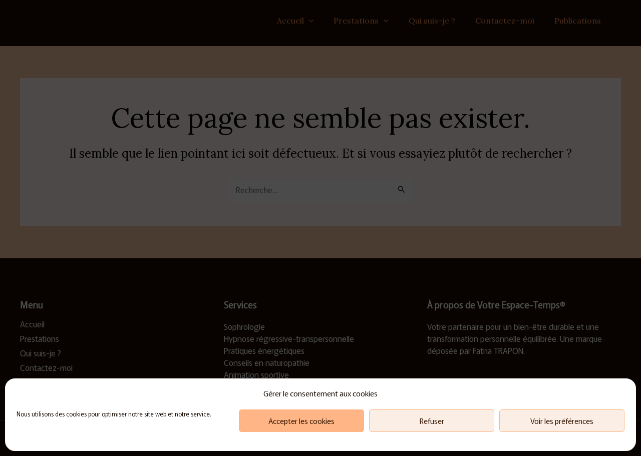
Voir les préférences (561, 420)
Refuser (432, 420)
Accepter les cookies (301, 420)
